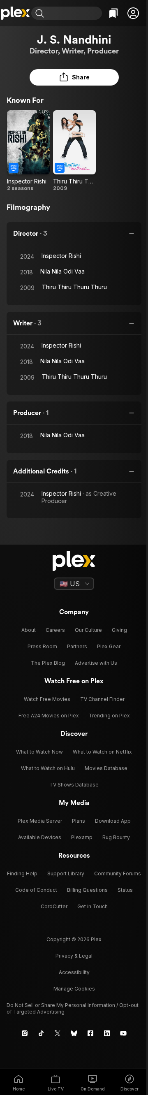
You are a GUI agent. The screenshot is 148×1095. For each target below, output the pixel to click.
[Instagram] (24, 1033)
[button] (133, 13)
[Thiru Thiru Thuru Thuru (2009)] (74, 151)
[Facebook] (90, 1033)
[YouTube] (123, 1033)
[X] (57, 1033)
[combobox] (74, 13)
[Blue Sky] (74, 1033)
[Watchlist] (113, 13)
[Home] (16, 13)
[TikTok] (41, 1033)
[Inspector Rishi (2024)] (28, 151)
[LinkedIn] (107, 1033)
